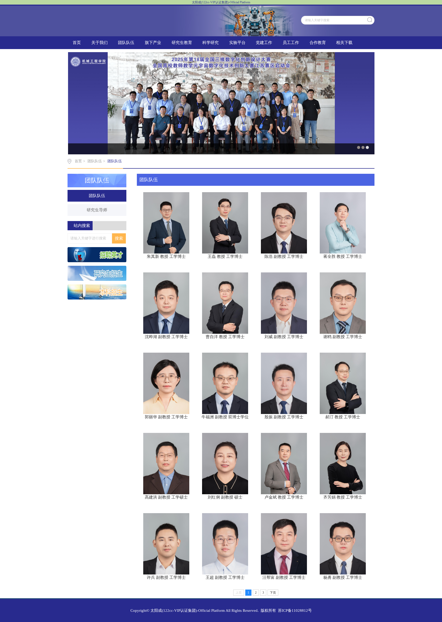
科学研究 (210, 42)
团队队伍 (126, 42)
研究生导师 (97, 210)
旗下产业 (153, 42)
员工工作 (291, 42)
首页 (77, 42)
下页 (273, 592)
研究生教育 (182, 42)
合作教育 (318, 42)
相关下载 (344, 42)
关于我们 (99, 42)
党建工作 (264, 42)
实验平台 (237, 42)
